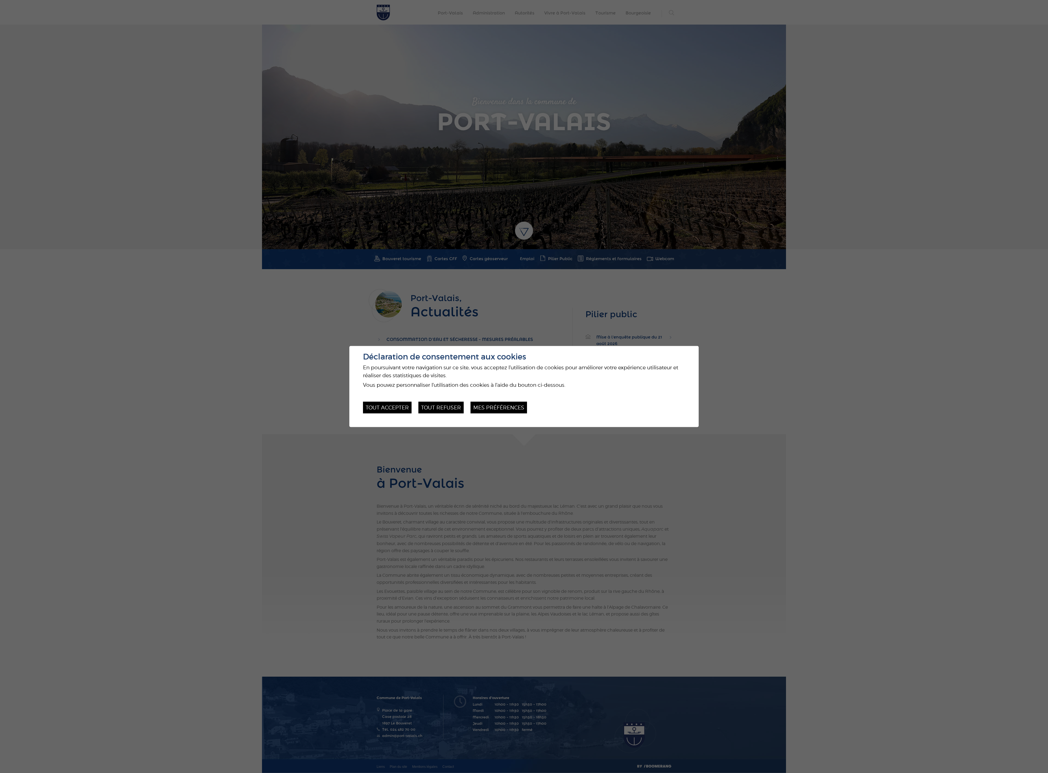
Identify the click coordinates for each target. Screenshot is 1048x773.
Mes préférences (498, 407)
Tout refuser (441, 407)
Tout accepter (387, 407)
